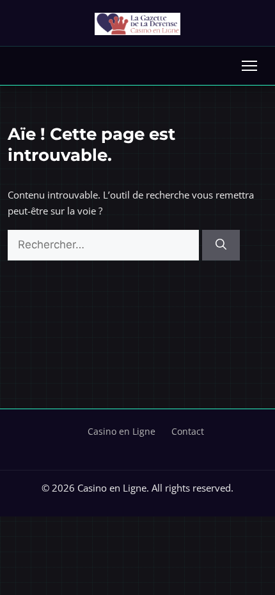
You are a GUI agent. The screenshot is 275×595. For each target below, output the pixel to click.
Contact (187, 431)
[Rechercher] (221, 245)
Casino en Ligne (121, 431)
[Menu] (249, 66)
